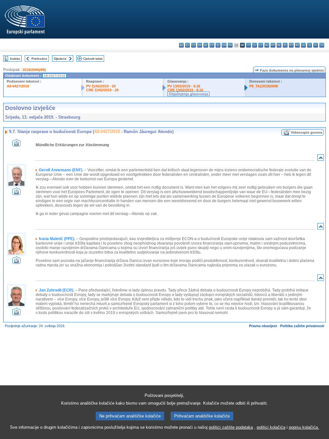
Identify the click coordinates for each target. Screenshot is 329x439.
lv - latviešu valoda (254, 45)
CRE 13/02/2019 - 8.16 (185, 90)
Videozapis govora (306, 132)
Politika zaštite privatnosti (302, 326)
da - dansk (199, 45)
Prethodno (39, 58)
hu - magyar (266, 45)
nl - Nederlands (279, 45)
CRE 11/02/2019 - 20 (102, 90)
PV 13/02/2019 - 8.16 (183, 86)
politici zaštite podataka (231, 427)
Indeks (15, 58)
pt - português (291, 45)
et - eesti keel (211, 45)
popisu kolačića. (304, 427)
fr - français (230, 45)
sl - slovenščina (309, 45)
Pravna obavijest (263, 326)
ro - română (297, 45)
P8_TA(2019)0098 (263, 86)
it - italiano (248, 45)
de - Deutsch (205, 45)
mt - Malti (273, 45)
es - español (187, 45)
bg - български (181, 45)
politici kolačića (271, 427)
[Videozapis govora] (16, 145)
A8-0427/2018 (18, 86)
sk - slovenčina (303, 45)
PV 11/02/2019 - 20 (101, 86)
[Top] (320, 159)
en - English (224, 45)
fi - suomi (315, 45)
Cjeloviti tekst (92, 58)
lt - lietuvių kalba (260, 45)
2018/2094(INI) (34, 70)
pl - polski (285, 45)
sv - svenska (321, 45)
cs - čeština (193, 45)
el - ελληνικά (218, 45)
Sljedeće (60, 58)
